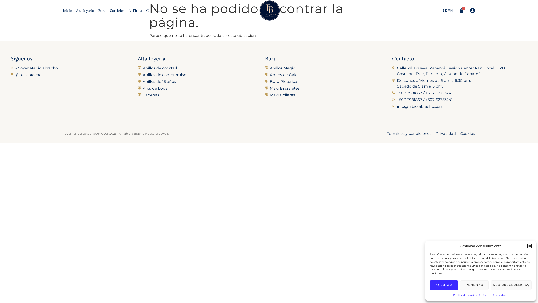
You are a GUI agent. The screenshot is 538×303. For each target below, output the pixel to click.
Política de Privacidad (492, 295)
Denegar (474, 285)
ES (444, 11)
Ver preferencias (511, 285)
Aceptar (443, 285)
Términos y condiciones (409, 133)
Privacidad (446, 133)
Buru (102, 10)
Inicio (67, 10)
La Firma (135, 10)
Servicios (117, 10)
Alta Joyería (85, 10)
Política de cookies (465, 295)
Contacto (153, 10)
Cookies (467, 133)
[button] (529, 246)
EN (450, 11)
